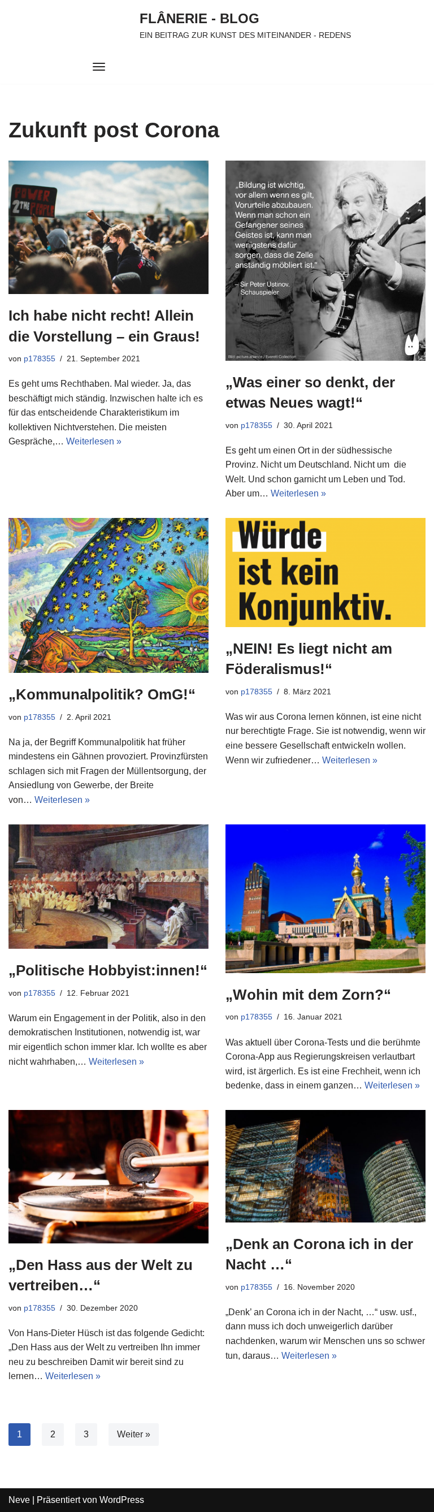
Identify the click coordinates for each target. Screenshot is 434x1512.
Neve (19, 1500)
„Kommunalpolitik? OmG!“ (102, 694)
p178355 (39, 358)
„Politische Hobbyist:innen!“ (107, 970)
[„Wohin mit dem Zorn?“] (325, 898)
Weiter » (133, 1434)
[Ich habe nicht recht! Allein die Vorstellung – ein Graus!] (108, 227)
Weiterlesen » (93, 441)
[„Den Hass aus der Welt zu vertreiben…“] (108, 1176)
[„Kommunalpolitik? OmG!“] (108, 595)
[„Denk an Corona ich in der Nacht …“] (325, 1166)
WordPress (121, 1500)
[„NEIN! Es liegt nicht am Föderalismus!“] (325, 572)
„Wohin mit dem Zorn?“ (308, 994)
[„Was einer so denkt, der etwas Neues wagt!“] (325, 261)
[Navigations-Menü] (99, 67)
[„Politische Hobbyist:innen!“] (108, 886)
